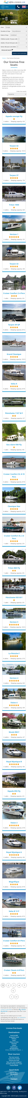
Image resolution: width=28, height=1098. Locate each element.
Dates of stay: (5, 35)
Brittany (14, 1039)
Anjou (14, 1040)
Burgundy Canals (14, 1037)
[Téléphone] (18, 6)
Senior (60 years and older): (8, 47)
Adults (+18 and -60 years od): (9, 43)
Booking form (23, 1091)
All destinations (14, 1049)
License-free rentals (14, 1059)
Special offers (14, 1073)
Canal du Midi (14, 1035)
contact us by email (6, 1009)
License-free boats (14, 1028)
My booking (14, 1091)
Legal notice (3, 1091)
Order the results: (22, 91)
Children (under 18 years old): (9, 39)
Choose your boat (14, 1060)
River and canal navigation (14, 1062)
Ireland (14, 1045)
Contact (14, 1079)
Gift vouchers (14, 1074)
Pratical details (14, 1065)
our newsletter (21, 1017)
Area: (3, 27)
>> (16, 997)
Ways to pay (3, 1093)
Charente (14, 1043)
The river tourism (14, 1057)
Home (4, 58)
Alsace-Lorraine (14, 1042)
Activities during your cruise (14, 1064)
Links (9, 1091)
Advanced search (6, 50)
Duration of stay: (6, 31)
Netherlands (14, 1047)
